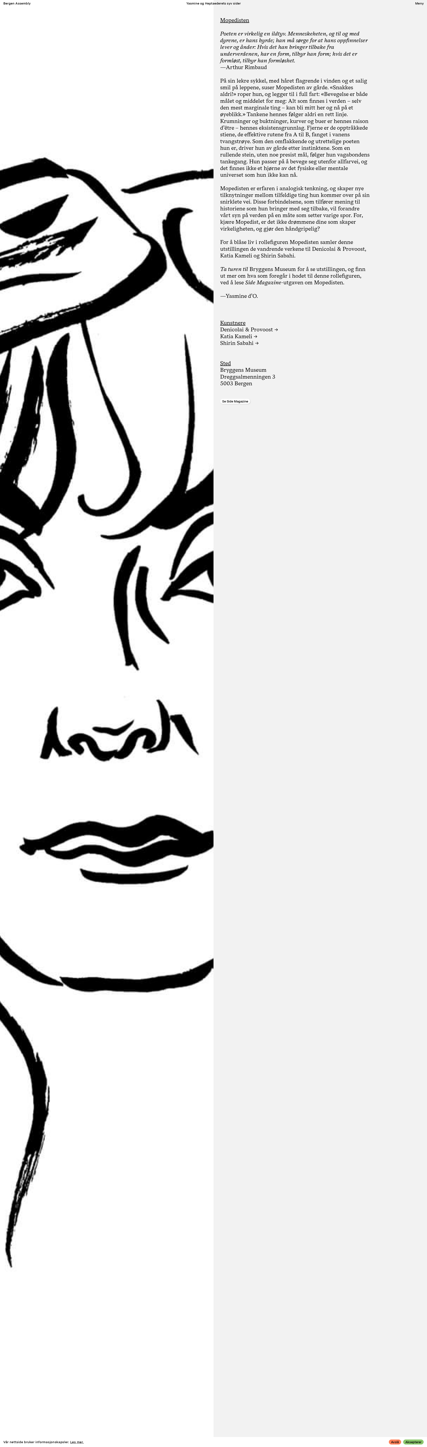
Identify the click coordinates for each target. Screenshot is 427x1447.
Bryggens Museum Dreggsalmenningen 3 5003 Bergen (247, 376)
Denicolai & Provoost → (249, 329)
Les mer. (77, 1442)
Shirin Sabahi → (239, 343)
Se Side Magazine (235, 401)
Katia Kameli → (238, 336)
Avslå (395, 1442)
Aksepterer (413, 1442)
